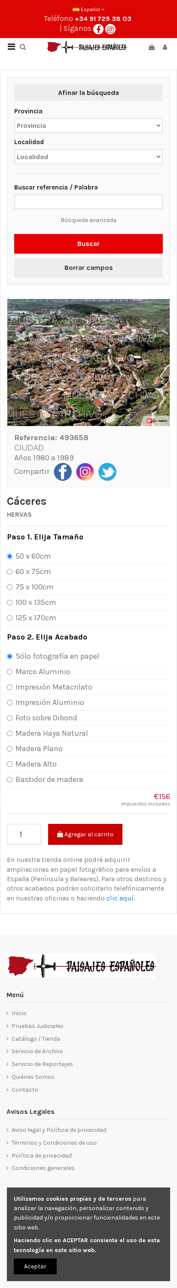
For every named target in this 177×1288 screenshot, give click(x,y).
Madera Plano (39, 748)
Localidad (29, 142)
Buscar (88, 244)
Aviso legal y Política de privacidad (59, 1130)
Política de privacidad (42, 1155)
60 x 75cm (33, 571)
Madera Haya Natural (51, 733)
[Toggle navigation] (11, 47)
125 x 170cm (35, 617)
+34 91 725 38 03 (103, 19)
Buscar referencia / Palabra (56, 187)
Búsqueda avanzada (88, 220)
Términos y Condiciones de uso (54, 1142)
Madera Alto (36, 764)
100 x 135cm (35, 602)
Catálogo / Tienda (36, 1038)
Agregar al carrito (88, 834)
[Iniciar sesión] (165, 47)
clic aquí (120, 898)
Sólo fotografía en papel (57, 656)
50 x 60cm (33, 556)
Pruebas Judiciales (38, 1026)
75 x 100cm (34, 587)
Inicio (19, 1013)
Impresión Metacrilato (53, 687)
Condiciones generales (43, 1168)
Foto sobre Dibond (46, 717)
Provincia (28, 111)
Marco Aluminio (42, 671)
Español (90, 9)
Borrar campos (88, 268)
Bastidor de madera (49, 779)
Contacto (25, 1089)
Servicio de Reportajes (42, 1064)
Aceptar (35, 1266)
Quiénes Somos (33, 1077)
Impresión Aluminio (49, 702)
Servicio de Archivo (37, 1051)
